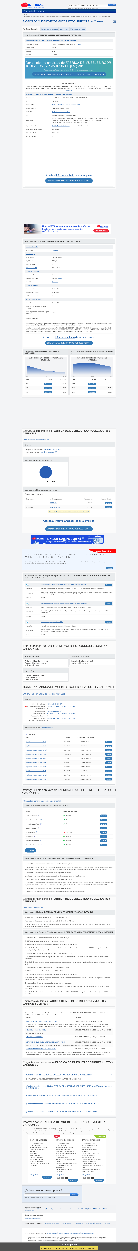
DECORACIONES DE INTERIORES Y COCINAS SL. (41, 1049)
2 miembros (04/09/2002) (52, 450)
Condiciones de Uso (52, 1233)
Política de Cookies (75, 1233)
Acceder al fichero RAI (81, 1209)
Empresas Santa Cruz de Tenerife (51, 1223)
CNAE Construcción (79, 1217)
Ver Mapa (78, 44)
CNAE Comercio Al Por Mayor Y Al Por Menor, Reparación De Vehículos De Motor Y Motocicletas (49, 1217)
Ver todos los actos (47, 727)
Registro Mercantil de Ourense (61, 126)
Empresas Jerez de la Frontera (102, 1223)
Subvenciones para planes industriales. (52, 622)
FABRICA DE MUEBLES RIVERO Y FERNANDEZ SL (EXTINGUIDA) (45, 1042)
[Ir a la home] (32, 4)
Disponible (55, 250)
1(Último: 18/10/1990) (54, 711)
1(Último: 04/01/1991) (54, 704)
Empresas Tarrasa (89, 1223)
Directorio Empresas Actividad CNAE (34, 16)
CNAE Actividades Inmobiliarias (93, 1217)
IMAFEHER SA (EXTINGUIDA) (34, 1037)
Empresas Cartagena (78, 1223)
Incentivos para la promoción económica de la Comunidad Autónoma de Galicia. (64, 584)
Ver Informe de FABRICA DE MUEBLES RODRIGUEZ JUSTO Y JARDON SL (69, 1248)
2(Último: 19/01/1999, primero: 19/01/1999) (61, 718)
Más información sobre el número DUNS (69, 105)
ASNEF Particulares (97, 1209)
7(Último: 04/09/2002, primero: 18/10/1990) (61, 706)
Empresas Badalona (66, 1223)
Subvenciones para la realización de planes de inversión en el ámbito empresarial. (64, 603)
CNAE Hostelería (107, 1217)
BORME (105, 1209)
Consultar (59, 278)
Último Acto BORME (31, 268)
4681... (54, 105)
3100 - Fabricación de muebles (61, 112)
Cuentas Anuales (29, 1210)
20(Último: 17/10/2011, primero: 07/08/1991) (61, 714)
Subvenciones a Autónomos (67, 1209)
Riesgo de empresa (30, 1209)
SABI (89, 1209)
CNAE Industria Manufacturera (33, 1218)
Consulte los (68, 512)
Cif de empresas (40, 1209)
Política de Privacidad (63, 1233)
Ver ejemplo (34, 1175)
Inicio (31, 15)
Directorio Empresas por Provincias (55, 16)
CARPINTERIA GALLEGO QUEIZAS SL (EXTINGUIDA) (41, 1021)
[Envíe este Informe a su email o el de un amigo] (114, 21)
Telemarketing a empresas (52, 1209)
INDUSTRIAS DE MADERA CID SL (36, 1030)
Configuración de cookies (87, 1233)
